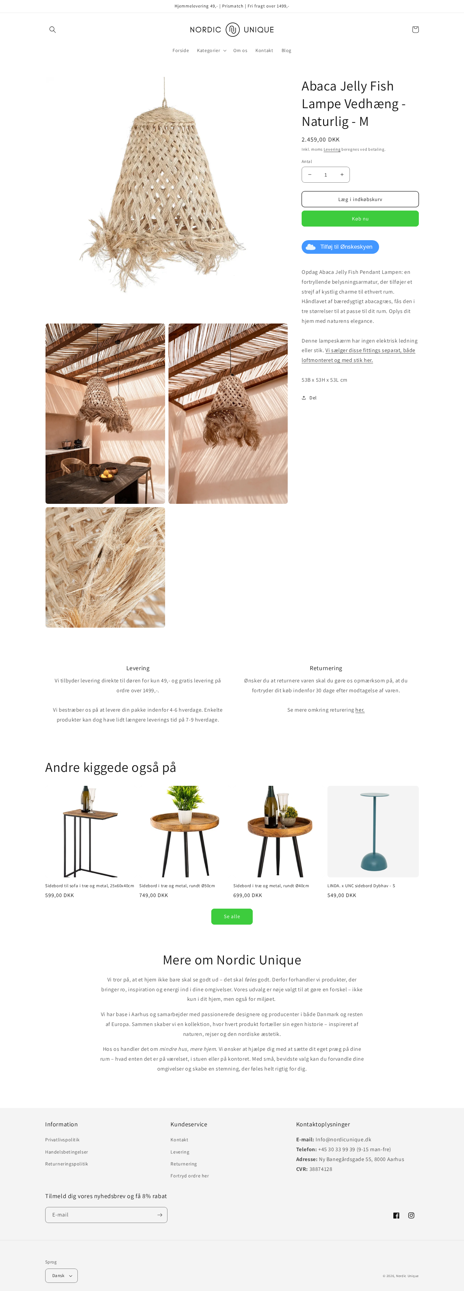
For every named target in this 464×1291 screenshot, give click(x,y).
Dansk (58, 1275)
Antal (307, 161)
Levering (332, 149)
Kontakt (179, 1140)
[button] (52, 29)
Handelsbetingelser (66, 1152)
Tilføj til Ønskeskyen (346, 247)
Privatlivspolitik (62, 1140)
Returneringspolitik (66, 1164)
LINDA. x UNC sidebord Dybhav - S (361, 886)
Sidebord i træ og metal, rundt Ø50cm (177, 886)
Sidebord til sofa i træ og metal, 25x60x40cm (89, 886)
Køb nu (360, 218)
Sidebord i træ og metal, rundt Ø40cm (271, 886)
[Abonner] (159, 1215)
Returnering (184, 1164)
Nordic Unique (407, 1276)
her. (359, 709)
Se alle (232, 916)
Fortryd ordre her (190, 1176)
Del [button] (313, 398)
